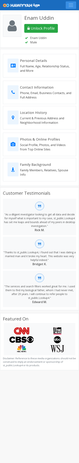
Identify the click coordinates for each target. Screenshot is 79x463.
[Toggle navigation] (71, 5)
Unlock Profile (42, 28)
